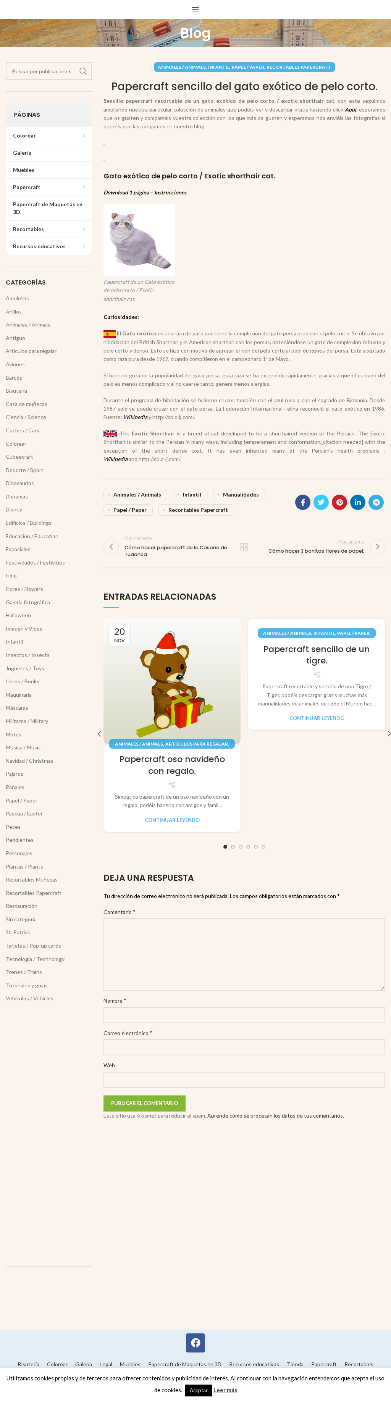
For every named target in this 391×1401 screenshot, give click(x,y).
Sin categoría (21, 919)
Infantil (218, 67)
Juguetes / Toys (25, 668)
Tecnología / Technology (35, 959)
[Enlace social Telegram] (376, 502)
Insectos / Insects (28, 655)
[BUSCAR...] (83, 71)
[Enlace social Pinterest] (339, 502)
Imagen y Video (24, 628)
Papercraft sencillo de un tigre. (316, 655)
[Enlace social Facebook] (302, 502)
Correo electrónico (127, 1032)
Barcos (14, 377)
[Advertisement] (49, 1140)
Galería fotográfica (28, 602)
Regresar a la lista (244, 546)
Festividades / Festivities (35, 562)
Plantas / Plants (24, 866)
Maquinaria (19, 694)
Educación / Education (32, 536)
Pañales (15, 787)
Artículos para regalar (196, 744)
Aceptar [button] (199, 1390)
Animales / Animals (182, 67)
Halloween (18, 615)
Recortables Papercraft (299, 67)
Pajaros (14, 773)
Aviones (15, 364)
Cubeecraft (19, 456)
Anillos (14, 311)
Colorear (16, 443)
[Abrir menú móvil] (195, 9)
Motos (13, 734)
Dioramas (17, 496)
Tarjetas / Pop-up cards (33, 945)
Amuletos (17, 298)
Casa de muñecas (26, 404)
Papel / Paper (248, 67)
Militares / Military (27, 721)
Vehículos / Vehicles (29, 998)
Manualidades (241, 494)
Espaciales (18, 549)
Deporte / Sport (25, 470)
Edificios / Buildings (29, 522)
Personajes (19, 853)
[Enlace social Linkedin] (357, 502)
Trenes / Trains (24, 972)
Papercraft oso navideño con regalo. (172, 765)
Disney (14, 509)
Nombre (114, 1000)
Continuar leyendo (172, 820)
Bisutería (16, 390)
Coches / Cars (22, 430)
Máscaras (17, 707)
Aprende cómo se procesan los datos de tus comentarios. (275, 1115)
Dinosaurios (20, 483)
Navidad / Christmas (29, 760)
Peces (13, 826)
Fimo (11, 575)
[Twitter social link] (321, 502)
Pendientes (20, 839)
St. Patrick (18, 932)
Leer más (225, 1389)
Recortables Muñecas (32, 879)
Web (109, 1065)
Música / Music (23, 747)
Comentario (119, 911)
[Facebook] (195, 1342)
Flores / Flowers (24, 589)
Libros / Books (22, 681)
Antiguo (15, 338)
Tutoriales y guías (27, 985)
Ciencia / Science (26, 417)
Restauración (21, 906)
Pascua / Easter (24, 813)
